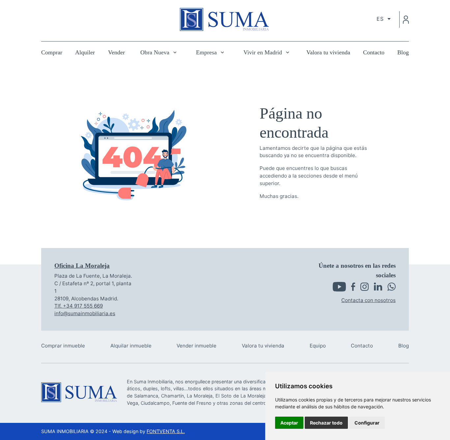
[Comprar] (51, 52)
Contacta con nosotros (368, 300)
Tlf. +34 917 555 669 (78, 306)
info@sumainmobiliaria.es (84, 313)
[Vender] (116, 52)
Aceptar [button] (289, 423)
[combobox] (384, 19)
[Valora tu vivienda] (328, 52)
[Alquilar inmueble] (131, 346)
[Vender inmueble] (196, 346)
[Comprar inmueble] (63, 346)
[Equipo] (318, 346)
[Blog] (403, 52)
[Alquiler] (85, 52)
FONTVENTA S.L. (166, 431)
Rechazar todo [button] (326, 423)
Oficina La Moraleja (82, 265)
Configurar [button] (367, 423)
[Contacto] (373, 52)
